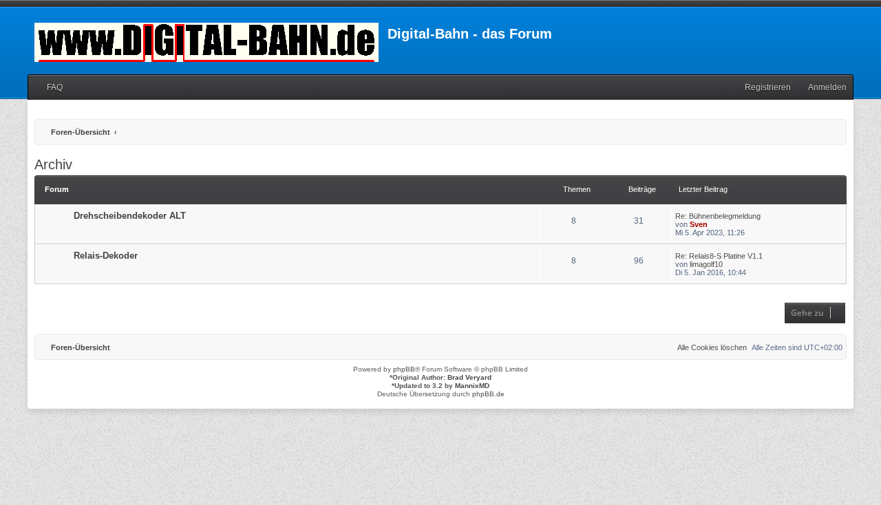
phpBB (404, 369)
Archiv (53, 164)
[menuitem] (48, 87)
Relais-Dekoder (106, 255)
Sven (699, 224)
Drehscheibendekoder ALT (130, 216)
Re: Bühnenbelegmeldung (718, 216)
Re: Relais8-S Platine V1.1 (719, 256)
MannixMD (472, 385)
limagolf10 (706, 264)
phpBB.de (488, 394)
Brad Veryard (469, 377)
